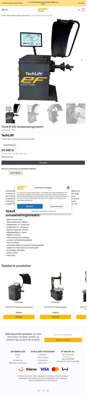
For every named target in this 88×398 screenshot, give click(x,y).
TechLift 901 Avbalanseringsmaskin (19, 307)
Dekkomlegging (16, 15)
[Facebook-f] (43, 391)
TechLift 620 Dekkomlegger (55, 307)
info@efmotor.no (68, 357)
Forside (4, 15)
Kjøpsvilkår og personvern (40, 211)
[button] (68, 188)
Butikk (9, 15)
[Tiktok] (39, 391)
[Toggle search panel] (79, 10)
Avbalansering (26, 15)
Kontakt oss (52, 211)
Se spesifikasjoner (10, 145)
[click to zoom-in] (44, 60)
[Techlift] (43, 135)
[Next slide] (81, 60)
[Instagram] (48, 391)
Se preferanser (56, 206)
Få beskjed (19, 317)
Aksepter (30, 206)
